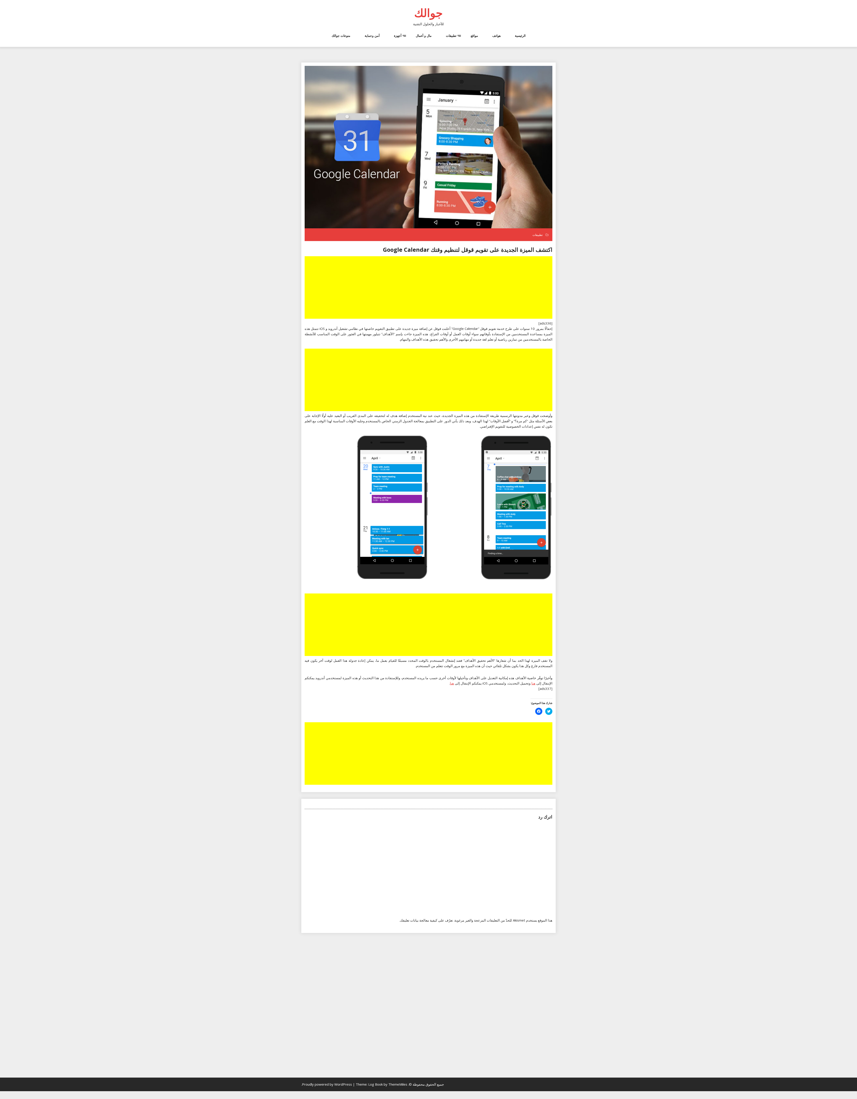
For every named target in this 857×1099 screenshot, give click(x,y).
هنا (533, 683)
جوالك (428, 12)
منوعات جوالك (341, 35)
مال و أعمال (424, 35)
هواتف (496, 35)
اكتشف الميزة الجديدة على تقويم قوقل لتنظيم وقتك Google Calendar (467, 249)
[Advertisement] (428, 288)
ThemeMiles (397, 1084)
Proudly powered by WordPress (327, 1084)
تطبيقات (451, 35)
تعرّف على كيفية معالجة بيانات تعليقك (426, 920)
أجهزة (397, 35)
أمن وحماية (372, 35)
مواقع (474, 35)
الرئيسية (520, 35)
